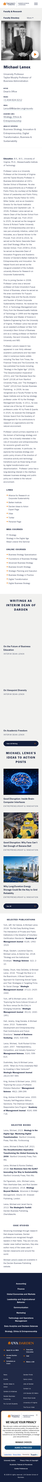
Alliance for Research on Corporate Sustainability (19, 497)
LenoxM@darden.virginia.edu (18, 108)
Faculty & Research (13, 11)
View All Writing (12, 744)
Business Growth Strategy (20, 567)
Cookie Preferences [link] (21, 1469)
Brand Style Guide (29, 1398)
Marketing (21, 1312)
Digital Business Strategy (19, 583)
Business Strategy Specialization (23, 554)
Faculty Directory (11, 17)
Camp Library (27, 1379)
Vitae (11, 513)
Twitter (11, 517)
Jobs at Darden (28, 1384)
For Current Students (11, 1404)
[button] (36, 1415)
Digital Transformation (18, 579)
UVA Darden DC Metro (30, 1393)
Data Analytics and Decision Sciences (21, 1326)
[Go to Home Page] (21, 1343)
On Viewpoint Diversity (15, 690)
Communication (21, 1307)
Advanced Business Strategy (21, 562)
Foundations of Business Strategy (23, 558)
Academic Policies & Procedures (21, 1464)
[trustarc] (34, 1454)
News (5, 1375)
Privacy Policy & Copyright (29, 1460)
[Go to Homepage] (16, 4)
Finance (21, 1289)
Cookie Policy (8, 1454)
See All (9, 906)
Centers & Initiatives (10, 1391)
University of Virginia (30, 1403)
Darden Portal (28, 1375)
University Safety (9, 1460)
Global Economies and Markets (21, 1294)
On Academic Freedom (15, 730)
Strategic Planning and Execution (23, 571)
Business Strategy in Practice (21, 575)
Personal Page (15, 521)
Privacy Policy (17, 1454)
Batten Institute (15, 502)
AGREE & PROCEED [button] (23, 1447)
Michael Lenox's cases (13, 1259)
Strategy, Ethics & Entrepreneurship (21, 1331)
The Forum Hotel (29, 1407)
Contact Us (27, 1388)
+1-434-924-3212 (13, 99)
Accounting (21, 1283)
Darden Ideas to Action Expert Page (18, 508)
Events (6, 1379)
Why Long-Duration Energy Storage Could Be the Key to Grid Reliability (20, 890)
